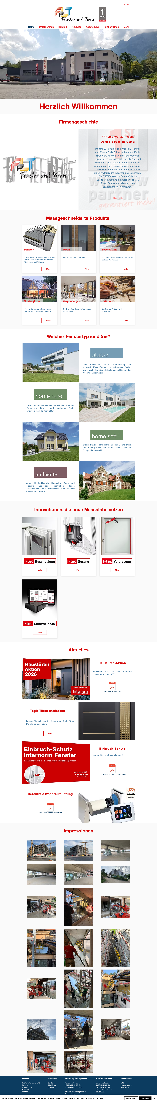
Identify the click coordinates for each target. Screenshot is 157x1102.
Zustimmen (145, 1098)
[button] (51, 362)
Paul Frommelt (132, 155)
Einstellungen (131, 1098)
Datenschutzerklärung (96, 1098)
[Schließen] (154, 1098)
